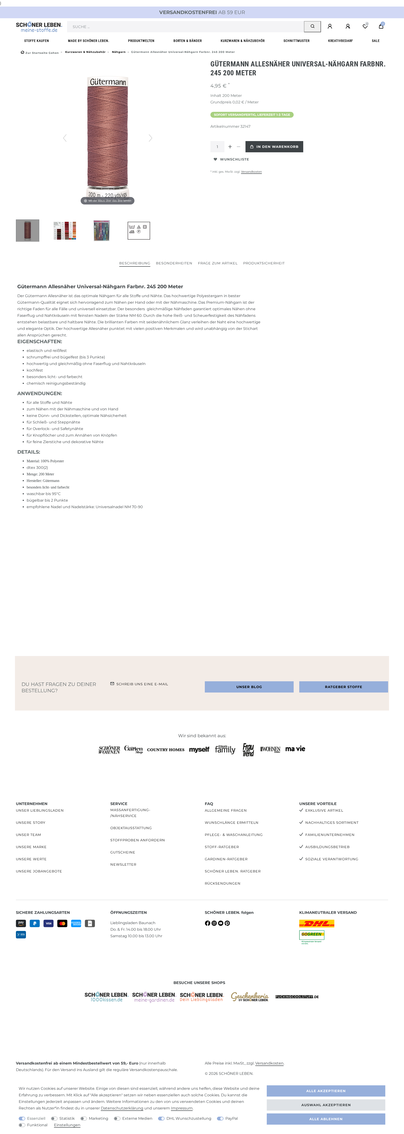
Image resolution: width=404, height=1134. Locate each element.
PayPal (231, 1118)
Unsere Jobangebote (39, 871)
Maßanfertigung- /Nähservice (130, 813)
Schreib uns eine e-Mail (142, 684)
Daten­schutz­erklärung (122, 1108)
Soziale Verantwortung (331, 859)
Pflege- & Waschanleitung (234, 835)
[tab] (134, 263)
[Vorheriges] (65, 138)
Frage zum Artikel (218, 263)
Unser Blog (249, 687)
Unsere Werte (31, 859)
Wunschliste (234, 159)
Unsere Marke (31, 847)
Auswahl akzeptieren (326, 1105)
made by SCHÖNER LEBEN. (88, 41)
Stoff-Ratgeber (222, 847)
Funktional (37, 1125)
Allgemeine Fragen (226, 810)
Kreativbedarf (340, 41)
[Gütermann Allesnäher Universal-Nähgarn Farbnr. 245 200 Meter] (27, 231)
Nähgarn (118, 52)
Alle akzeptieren (326, 1091)
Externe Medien (137, 1118)
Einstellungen (67, 1125)
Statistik (67, 1118)
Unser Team (28, 835)
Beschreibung (134, 263)
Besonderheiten (174, 263)
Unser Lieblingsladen (40, 810)
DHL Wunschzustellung (188, 1118)
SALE (376, 41)
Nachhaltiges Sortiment (332, 822)
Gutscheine (122, 852)
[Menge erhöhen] (230, 146)
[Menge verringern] (238, 146)
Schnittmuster (297, 41)
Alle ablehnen (326, 1119)
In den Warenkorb (277, 147)
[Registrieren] (348, 26)
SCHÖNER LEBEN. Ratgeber (233, 871)
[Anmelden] (330, 26)
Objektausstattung (131, 828)
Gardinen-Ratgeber (226, 859)
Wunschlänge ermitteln (232, 822)
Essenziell (36, 1118)
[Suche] (312, 26)
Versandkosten (251, 171)
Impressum (182, 1108)
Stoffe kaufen (36, 41)
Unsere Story (30, 822)
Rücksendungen (223, 883)
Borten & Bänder (187, 41)
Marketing (98, 1118)
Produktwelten (141, 41)
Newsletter (123, 864)
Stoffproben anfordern (137, 840)
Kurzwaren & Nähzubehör (243, 41)
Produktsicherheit (264, 263)
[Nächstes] (150, 138)
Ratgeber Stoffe (343, 687)
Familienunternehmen (330, 835)
